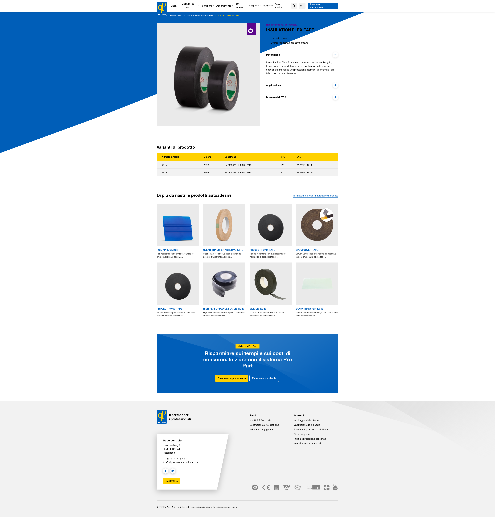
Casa (173, 5)
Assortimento (223, 5)
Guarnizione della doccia (307, 424)
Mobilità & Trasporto (260, 420)
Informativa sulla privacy (201, 507)
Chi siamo (239, 6)
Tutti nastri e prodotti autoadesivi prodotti (315, 195)
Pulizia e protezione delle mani (310, 438)
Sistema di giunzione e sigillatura (311, 429)
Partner (266, 6)
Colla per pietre (302, 434)
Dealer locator (278, 6)
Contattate (172, 481)
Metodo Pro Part (188, 6)
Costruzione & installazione (264, 424)
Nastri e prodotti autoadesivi (200, 15)
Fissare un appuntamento (317, 6)
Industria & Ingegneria (261, 429)
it (301, 6)
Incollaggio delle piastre (306, 420)
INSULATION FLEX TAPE (228, 15)
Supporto (254, 6)
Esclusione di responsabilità (225, 507)
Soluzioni (207, 5)
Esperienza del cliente (264, 378)
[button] (294, 6)
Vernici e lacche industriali (307, 443)
